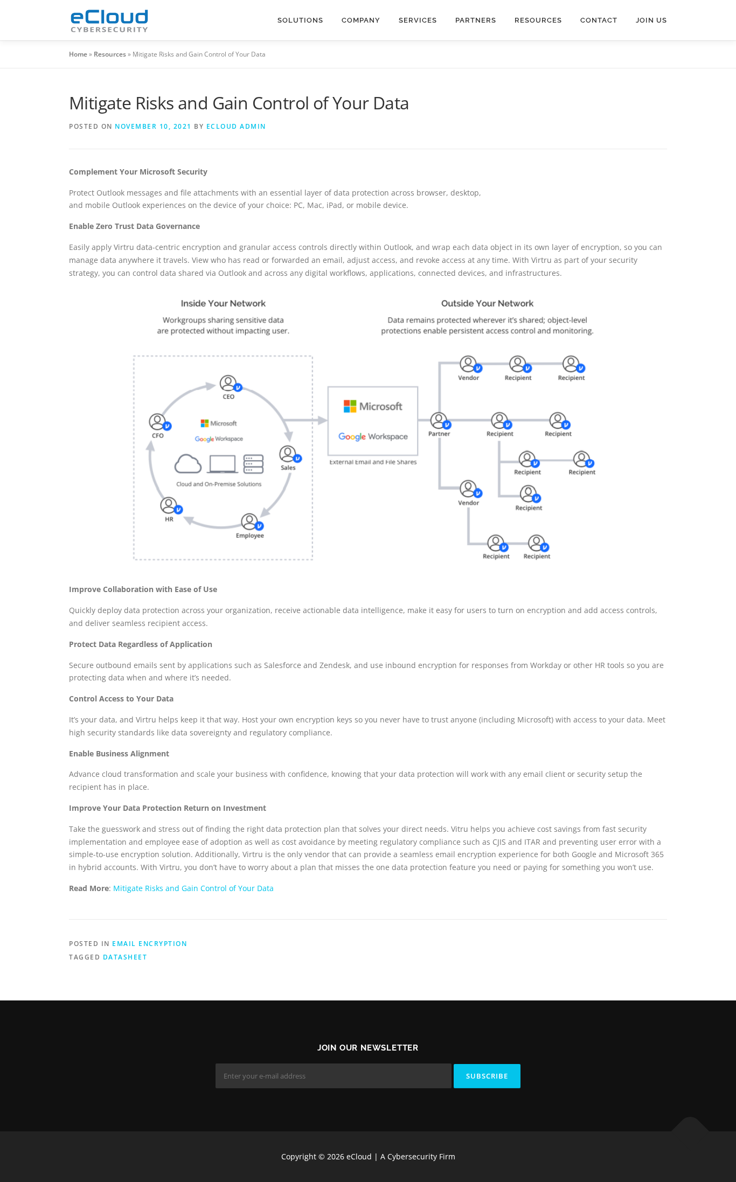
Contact (598, 20)
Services (418, 20)
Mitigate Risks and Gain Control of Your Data (193, 888)
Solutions (300, 20)
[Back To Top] (690, 1132)
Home (78, 54)
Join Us (651, 20)
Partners (475, 20)
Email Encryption (149, 943)
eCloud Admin (236, 126)
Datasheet (125, 957)
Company (361, 20)
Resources (538, 20)
